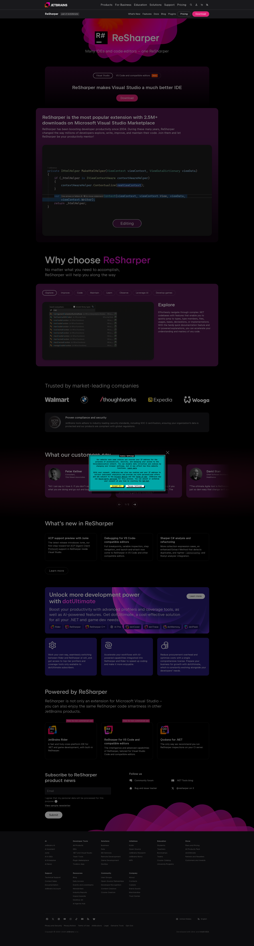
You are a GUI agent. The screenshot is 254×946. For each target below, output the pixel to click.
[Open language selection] (207, 5)
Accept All (116, 486)
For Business (123, 4)
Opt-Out (145, 481)
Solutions (156, 4)
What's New (134, 14)
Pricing (181, 4)
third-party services (108, 479)
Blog (163, 14)
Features (147, 14)
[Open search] (191, 5)
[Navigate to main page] (56, 4)
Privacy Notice (120, 477)
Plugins (172, 14)
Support (169, 4)
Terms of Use (141, 477)
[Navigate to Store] (202, 5)
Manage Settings (135, 486)
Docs (156, 14)
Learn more (132, 468)
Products (106, 4)
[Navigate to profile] (196, 5)
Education (140, 4)
